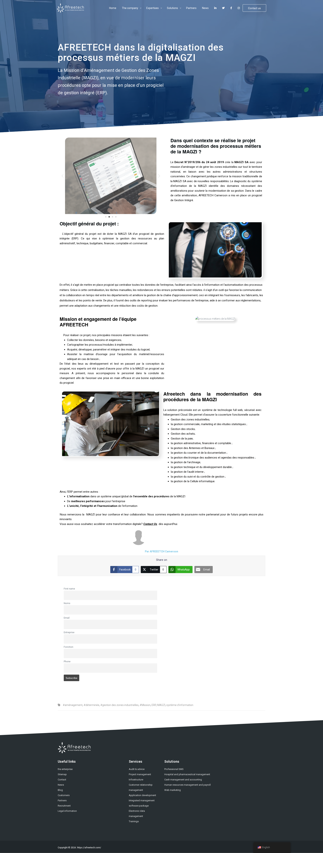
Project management (140, 774)
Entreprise (69, 632)
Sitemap (62, 774)
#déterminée (91, 705)
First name (69, 588)
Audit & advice (136, 769)
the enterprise (65, 769)
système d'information (179, 705)
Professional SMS (174, 769)
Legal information (67, 811)
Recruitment (64, 805)
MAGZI (161, 705)
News (61, 784)
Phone (67, 661)
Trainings (134, 821)
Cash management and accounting (183, 779)
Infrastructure (136, 779)
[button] (62, 175)
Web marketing (172, 790)
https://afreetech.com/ (89, 847)
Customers (64, 795)
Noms (67, 603)
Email (67, 617)
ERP (154, 705)
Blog (60, 790)
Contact (62, 779)
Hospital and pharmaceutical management (187, 774)
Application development (142, 795)
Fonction (68, 646)
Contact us (254, 8)
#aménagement (72, 705)
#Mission (145, 705)
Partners (62, 800)
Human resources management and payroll (187, 784)
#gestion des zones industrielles (119, 705)
